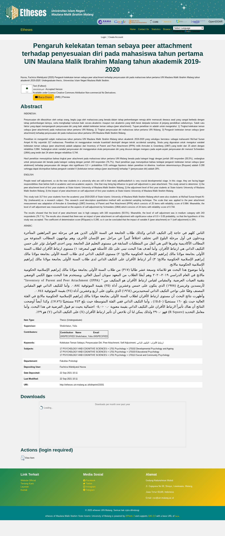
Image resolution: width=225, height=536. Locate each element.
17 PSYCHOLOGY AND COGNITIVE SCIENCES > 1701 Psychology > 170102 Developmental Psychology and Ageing (116, 348)
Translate (195, 31)
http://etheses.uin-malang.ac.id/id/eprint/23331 (82, 384)
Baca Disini (45, 97)
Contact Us (143, 29)
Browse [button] (166, 29)
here (177, 516)
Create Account (115, 37)
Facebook (90, 480)
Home (133, 29)
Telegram (90, 490)
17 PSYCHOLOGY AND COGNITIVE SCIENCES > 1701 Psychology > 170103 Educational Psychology (109, 352)
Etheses (26, 29)
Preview (66, 97)
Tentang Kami (27, 483)
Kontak (24, 490)
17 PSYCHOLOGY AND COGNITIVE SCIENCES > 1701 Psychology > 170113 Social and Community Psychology (114, 355)
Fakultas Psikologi (68, 361)
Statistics (156, 29)
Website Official (28, 480)
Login (103, 37)
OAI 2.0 (152, 516)
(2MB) (49, 97)
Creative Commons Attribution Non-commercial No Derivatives (86, 92)
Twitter (88, 483)
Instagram (90, 486)
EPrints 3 (130, 516)
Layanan (25, 486)
